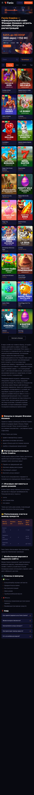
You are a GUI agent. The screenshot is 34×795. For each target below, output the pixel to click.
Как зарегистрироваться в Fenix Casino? (15, 615)
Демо (9, 82)
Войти (20, 2)
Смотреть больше (17, 338)
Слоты (10, 65)
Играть (9, 79)
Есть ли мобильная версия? (11, 636)
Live (17, 65)
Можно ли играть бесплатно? (12, 620)
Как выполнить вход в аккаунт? (12, 625)
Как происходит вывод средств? (13, 631)
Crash (24, 65)
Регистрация (28, 2)
